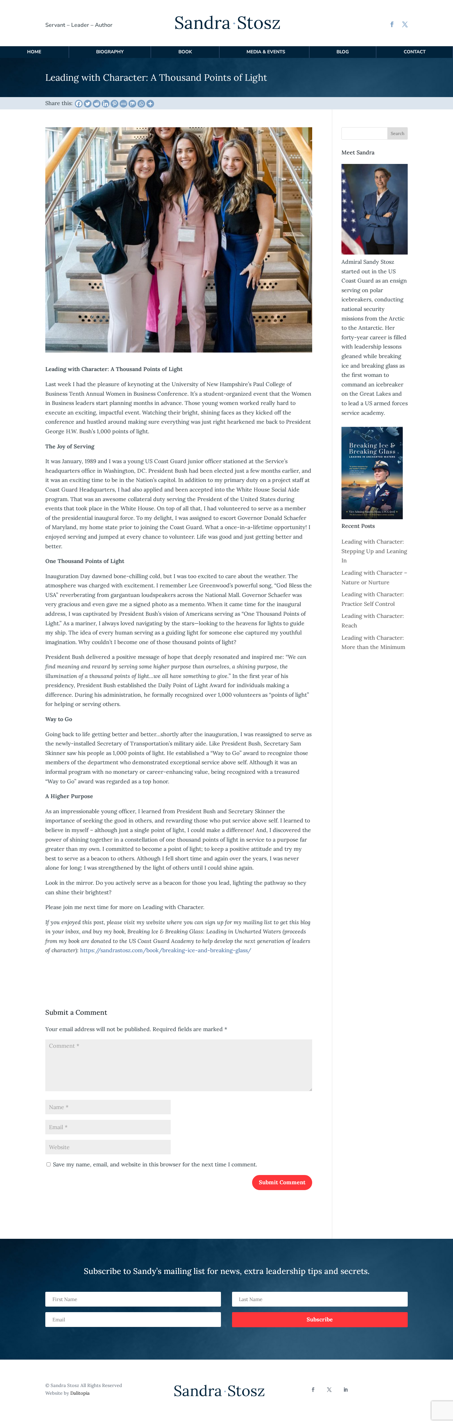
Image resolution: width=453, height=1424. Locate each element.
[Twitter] (88, 104)
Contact (415, 52)
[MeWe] (123, 104)
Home (34, 52)
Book (185, 52)
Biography (110, 52)
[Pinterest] (114, 104)
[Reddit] (96, 104)
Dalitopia (80, 1393)
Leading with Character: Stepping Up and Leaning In (374, 551)
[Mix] (132, 104)
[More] (150, 104)
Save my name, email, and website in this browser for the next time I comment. (155, 1164)
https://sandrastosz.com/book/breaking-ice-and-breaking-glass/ (165, 950)
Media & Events (266, 52)
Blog (343, 52)
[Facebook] (79, 104)
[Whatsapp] (141, 104)
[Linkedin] (105, 104)
